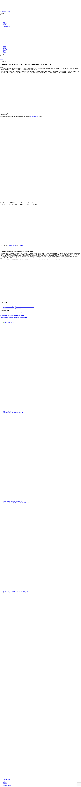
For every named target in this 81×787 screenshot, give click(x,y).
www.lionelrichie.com (34, 116)
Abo (4, 21)
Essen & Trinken (6, 49)
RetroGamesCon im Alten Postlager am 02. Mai (12, 308)
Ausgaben (5, 23)
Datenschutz (5, 783)
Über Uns (5, 19)
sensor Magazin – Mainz (5, 11)
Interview (4, 48)
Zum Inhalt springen (4, 0)
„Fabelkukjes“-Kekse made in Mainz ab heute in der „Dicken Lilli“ (15, 591)
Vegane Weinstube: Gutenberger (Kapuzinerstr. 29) (12, 501)
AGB (4, 781)
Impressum (5, 782)
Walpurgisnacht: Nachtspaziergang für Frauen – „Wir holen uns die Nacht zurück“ (18, 307)
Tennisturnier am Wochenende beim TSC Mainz (12, 304)
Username (2, 13)
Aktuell (4, 47)
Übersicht (4, 46)
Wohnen (4, 52)
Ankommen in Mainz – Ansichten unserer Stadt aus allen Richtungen (16, 681)
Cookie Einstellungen (7, 785)
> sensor (6, 17)
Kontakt (4, 24)
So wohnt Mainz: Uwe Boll (8, 411)
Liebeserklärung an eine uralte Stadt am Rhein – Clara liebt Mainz (13, 317)
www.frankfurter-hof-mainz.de (20, 261)
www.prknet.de (22, 245)
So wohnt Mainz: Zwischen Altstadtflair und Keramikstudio (12, 312)
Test (3, 51)
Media (4, 22)
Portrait (4, 50)
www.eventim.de (37, 202)
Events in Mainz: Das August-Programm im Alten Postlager (14, 306)
